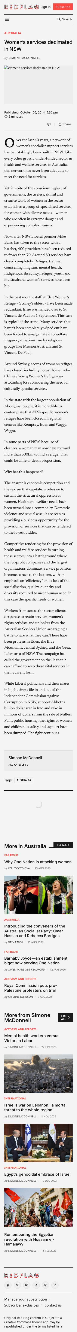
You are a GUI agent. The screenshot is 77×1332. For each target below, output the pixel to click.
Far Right (11, 855)
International (15, 1098)
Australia (12, 33)
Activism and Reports (20, 979)
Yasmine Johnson (20, 997)
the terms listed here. (47, 1326)
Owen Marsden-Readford (26, 969)
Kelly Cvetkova (19, 868)
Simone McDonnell (24, 58)
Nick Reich (15, 942)
